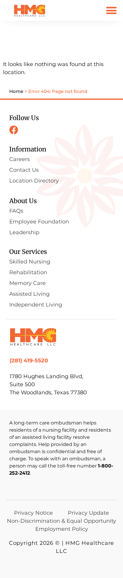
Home (16, 91)
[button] (111, 10)
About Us (23, 201)
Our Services (28, 252)
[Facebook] (13, 129)
